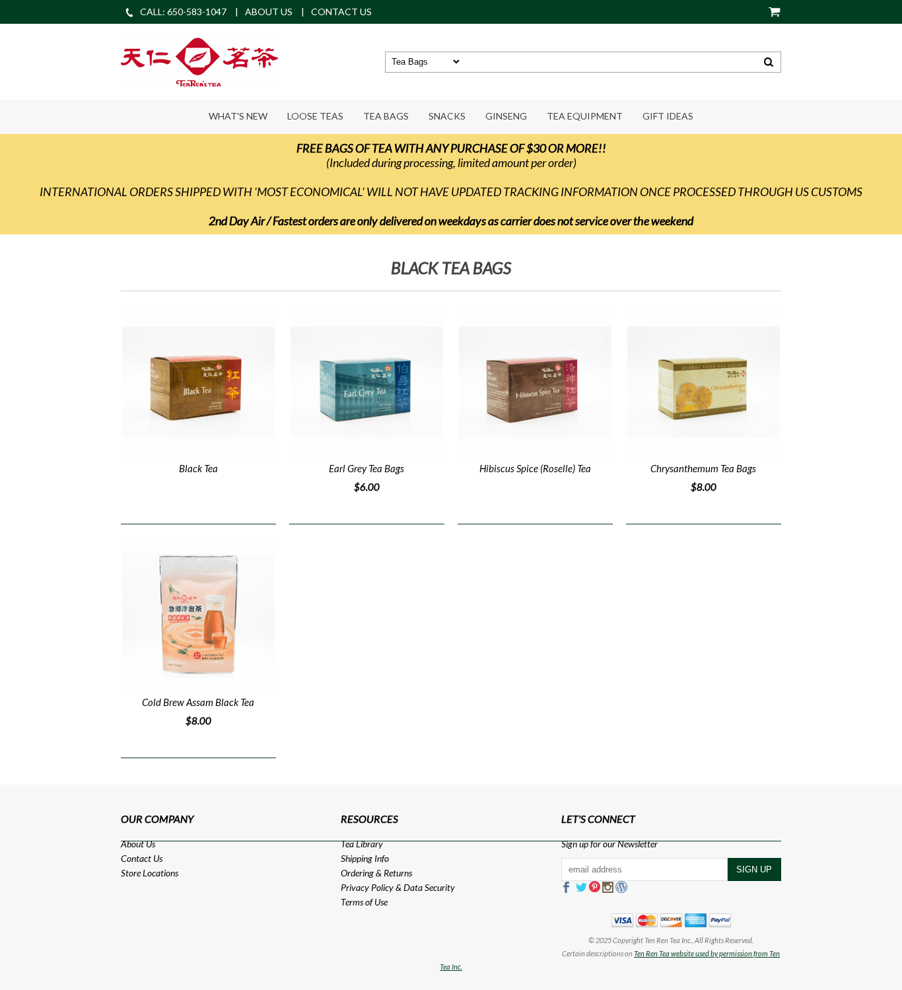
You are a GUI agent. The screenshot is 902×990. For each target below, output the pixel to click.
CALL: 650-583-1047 (183, 11)
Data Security (429, 887)
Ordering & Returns (376, 872)
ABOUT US (269, 11)
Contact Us (141, 858)
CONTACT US (341, 11)
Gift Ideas (667, 116)
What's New (238, 116)
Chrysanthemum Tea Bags (703, 468)
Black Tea (198, 468)
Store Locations (149, 872)
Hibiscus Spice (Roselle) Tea (535, 468)
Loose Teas (315, 116)
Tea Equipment (585, 116)
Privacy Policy (367, 887)
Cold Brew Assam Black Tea (198, 702)
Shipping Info (365, 858)
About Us (138, 843)
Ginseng (506, 116)
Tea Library (362, 843)
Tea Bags (386, 116)
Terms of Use (364, 901)
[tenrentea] (199, 60)
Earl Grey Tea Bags (366, 468)
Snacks (447, 116)
